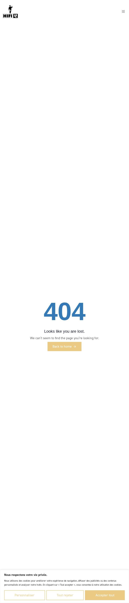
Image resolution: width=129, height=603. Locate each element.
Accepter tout (105, 595)
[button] (124, 11)
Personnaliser (24, 595)
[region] (64, 586)
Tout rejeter (65, 595)
